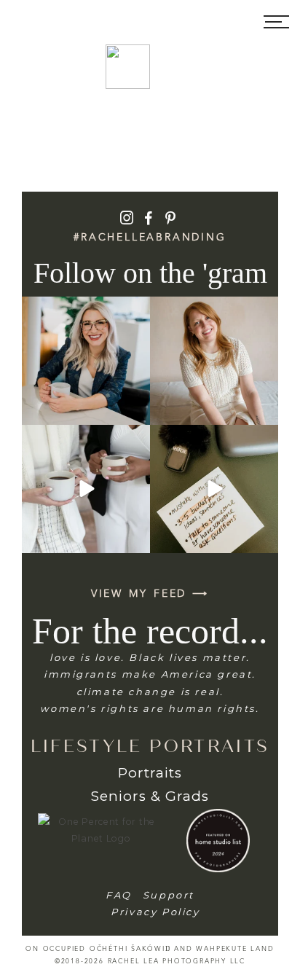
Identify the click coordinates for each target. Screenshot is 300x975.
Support (168, 895)
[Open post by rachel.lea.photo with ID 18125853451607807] (214, 489)
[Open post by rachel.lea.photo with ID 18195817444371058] (86, 361)
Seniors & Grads (149, 796)
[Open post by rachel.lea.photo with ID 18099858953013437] (86, 489)
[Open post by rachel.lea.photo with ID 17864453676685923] (214, 361)
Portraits (150, 772)
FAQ (119, 895)
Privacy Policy (155, 911)
